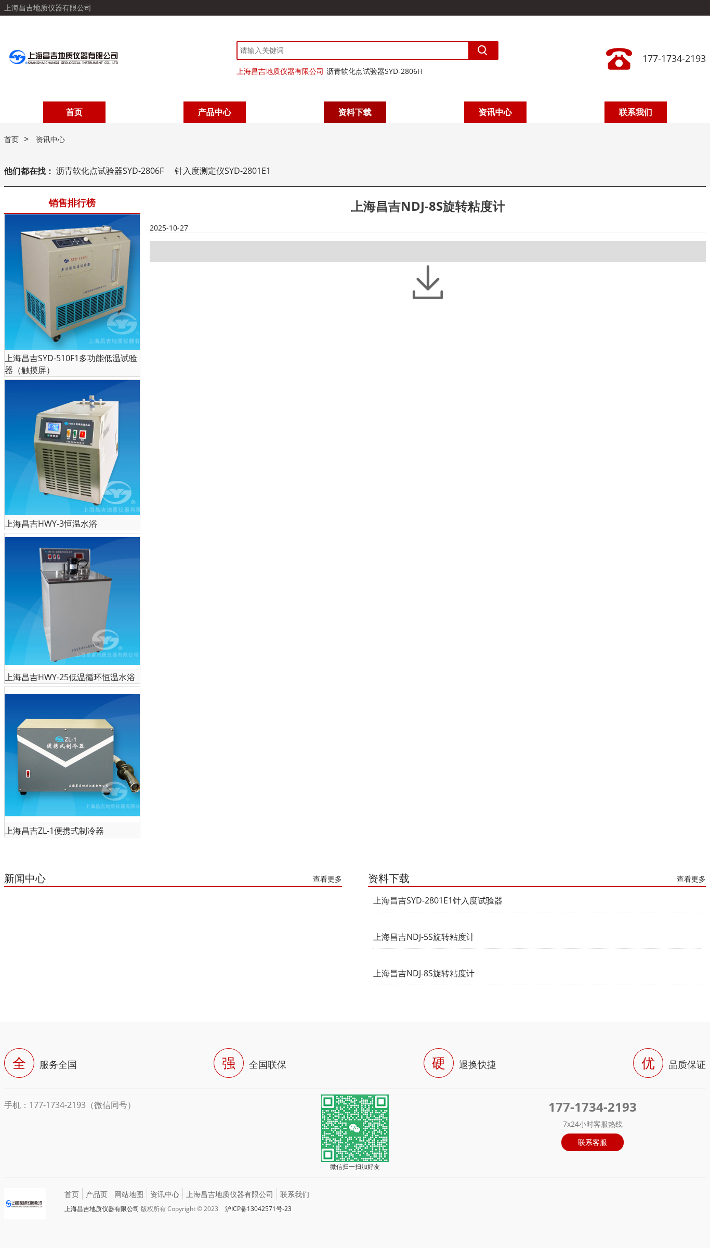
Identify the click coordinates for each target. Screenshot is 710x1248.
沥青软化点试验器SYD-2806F (110, 170)
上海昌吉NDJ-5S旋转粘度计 (424, 937)
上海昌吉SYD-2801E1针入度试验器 (438, 900)
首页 (74, 112)
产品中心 (214, 112)
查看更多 (327, 879)
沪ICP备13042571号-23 (258, 1208)
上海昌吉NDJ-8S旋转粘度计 (424, 973)
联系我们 (635, 112)
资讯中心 (495, 112)
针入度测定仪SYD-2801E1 (223, 170)
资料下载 (355, 112)
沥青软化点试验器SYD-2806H (374, 71)
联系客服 (592, 1142)
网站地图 (128, 1194)
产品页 (97, 1194)
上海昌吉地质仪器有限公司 (280, 71)
